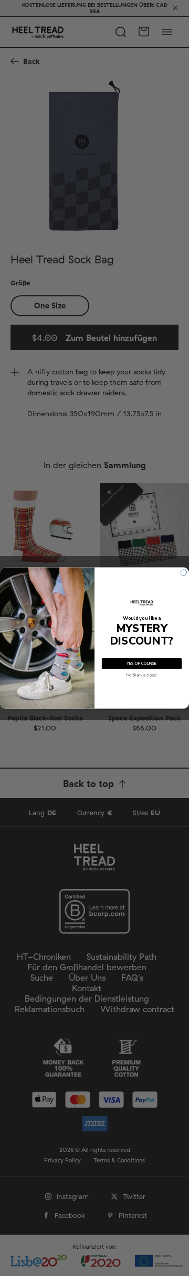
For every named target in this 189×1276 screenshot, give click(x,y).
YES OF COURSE (141, 663)
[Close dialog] (183, 572)
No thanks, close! (142, 675)
